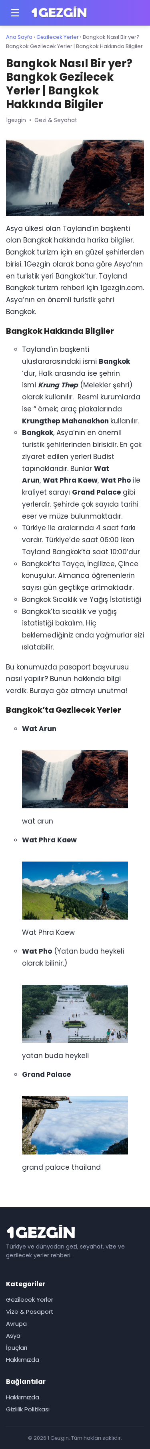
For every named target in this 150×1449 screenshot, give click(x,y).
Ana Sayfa (19, 37)
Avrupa (16, 1323)
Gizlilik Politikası (28, 1409)
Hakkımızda (22, 1359)
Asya (13, 1335)
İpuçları (16, 1347)
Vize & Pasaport (30, 1311)
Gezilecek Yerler (57, 37)
